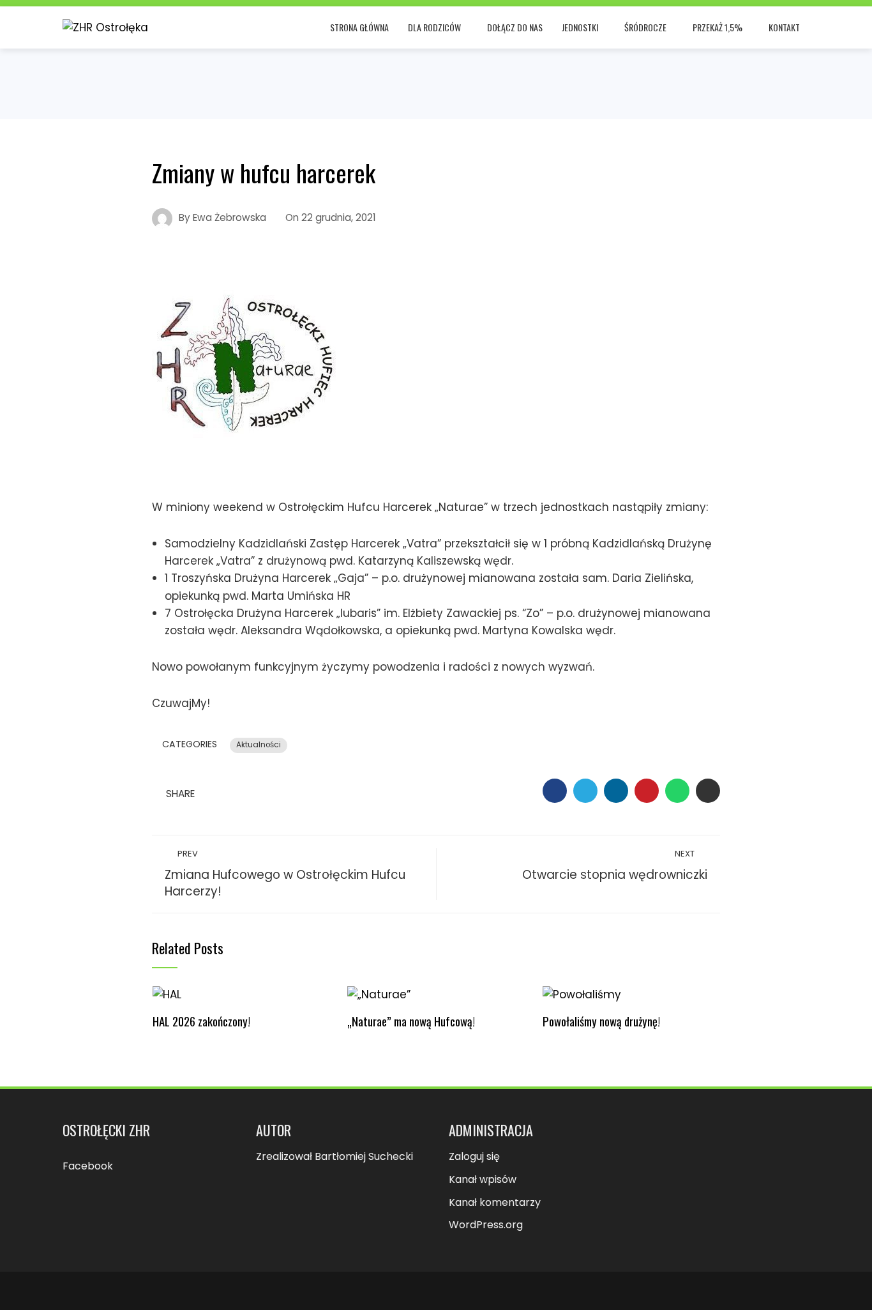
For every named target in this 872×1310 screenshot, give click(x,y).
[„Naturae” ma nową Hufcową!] (378, 994)
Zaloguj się (474, 1156)
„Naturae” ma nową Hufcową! (411, 1021)
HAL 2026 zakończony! (201, 1021)
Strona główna (359, 27)
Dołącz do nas (515, 27)
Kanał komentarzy (495, 1202)
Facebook (88, 1166)
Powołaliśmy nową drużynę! (601, 1021)
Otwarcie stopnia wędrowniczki (614, 865)
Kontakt (784, 27)
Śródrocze (645, 27)
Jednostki (580, 27)
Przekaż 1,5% (717, 27)
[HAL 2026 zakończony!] (167, 994)
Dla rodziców (434, 27)
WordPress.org (486, 1224)
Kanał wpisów (482, 1179)
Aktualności (258, 745)
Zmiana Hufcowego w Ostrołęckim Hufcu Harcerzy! (285, 874)
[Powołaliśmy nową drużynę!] (582, 994)
